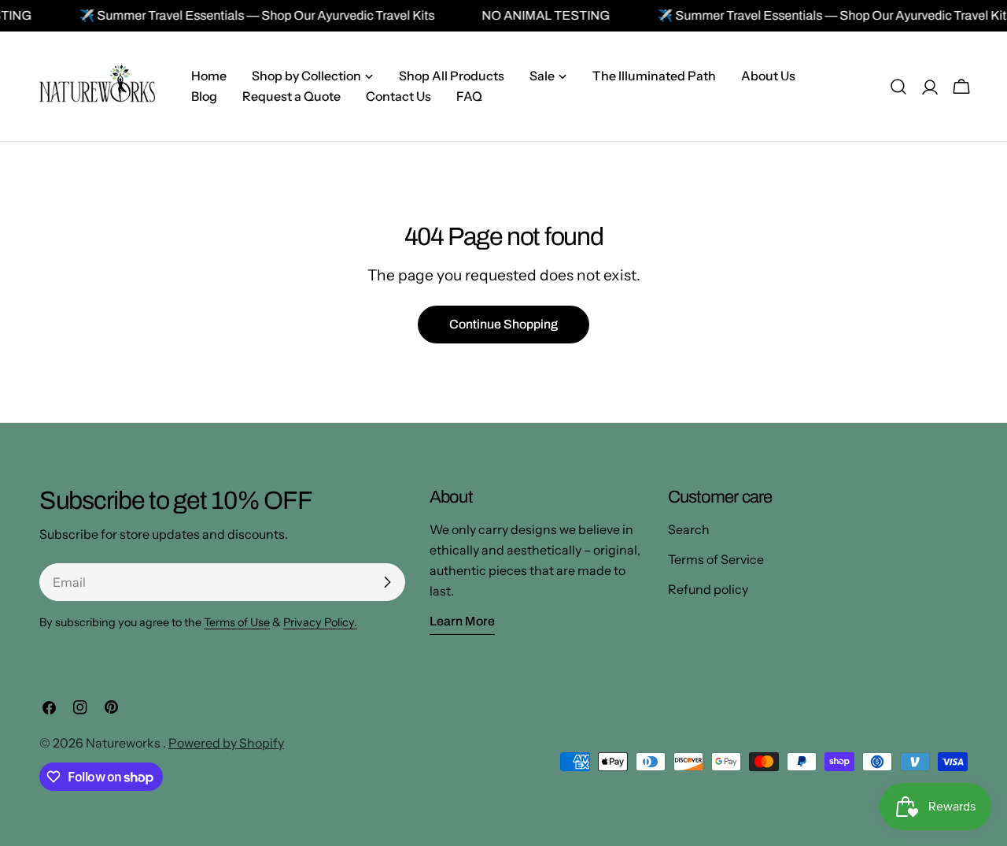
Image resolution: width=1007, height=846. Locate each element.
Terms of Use (237, 622)
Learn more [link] (462, 621)
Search (689, 529)
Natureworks (124, 743)
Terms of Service (716, 559)
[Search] (898, 86)
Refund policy (708, 589)
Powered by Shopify (226, 743)
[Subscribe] (387, 582)
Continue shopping (503, 324)
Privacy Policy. (320, 622)
